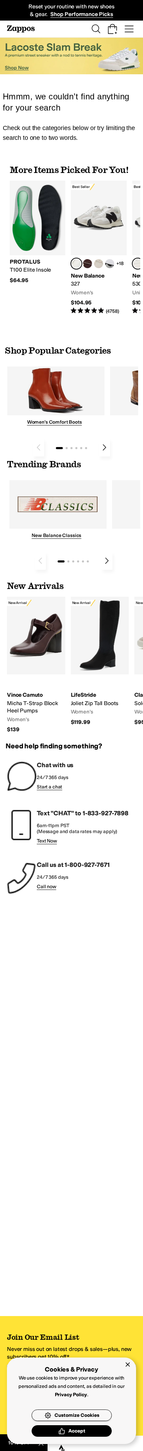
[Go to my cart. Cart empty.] (112, 29)
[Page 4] (76, 448)
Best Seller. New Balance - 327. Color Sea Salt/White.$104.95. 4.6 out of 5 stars (98, 248)
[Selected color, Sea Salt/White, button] (76, 263)
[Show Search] (96, 29)
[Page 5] (81, 448)
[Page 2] (67, 448)
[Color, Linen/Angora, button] (98, 263)
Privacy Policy (71, 1395)
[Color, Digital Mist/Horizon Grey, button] (109, 263)
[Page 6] (86, 448)
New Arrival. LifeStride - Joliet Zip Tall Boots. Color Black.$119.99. (100, 661)
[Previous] (38, 447)
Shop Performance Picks (81, 14)
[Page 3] (71, 448)
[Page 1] (59, 448)
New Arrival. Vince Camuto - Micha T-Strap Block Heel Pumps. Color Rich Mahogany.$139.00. (36, 665)
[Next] (104, 447)
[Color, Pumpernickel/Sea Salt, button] (87, 263)
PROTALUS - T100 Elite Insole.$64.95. (37, 232)
